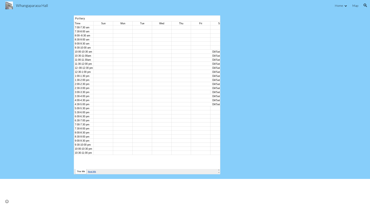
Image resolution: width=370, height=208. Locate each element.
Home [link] (339, 5)
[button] (365, 5)
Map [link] (355, 5)
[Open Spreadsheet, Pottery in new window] (213, 20)
